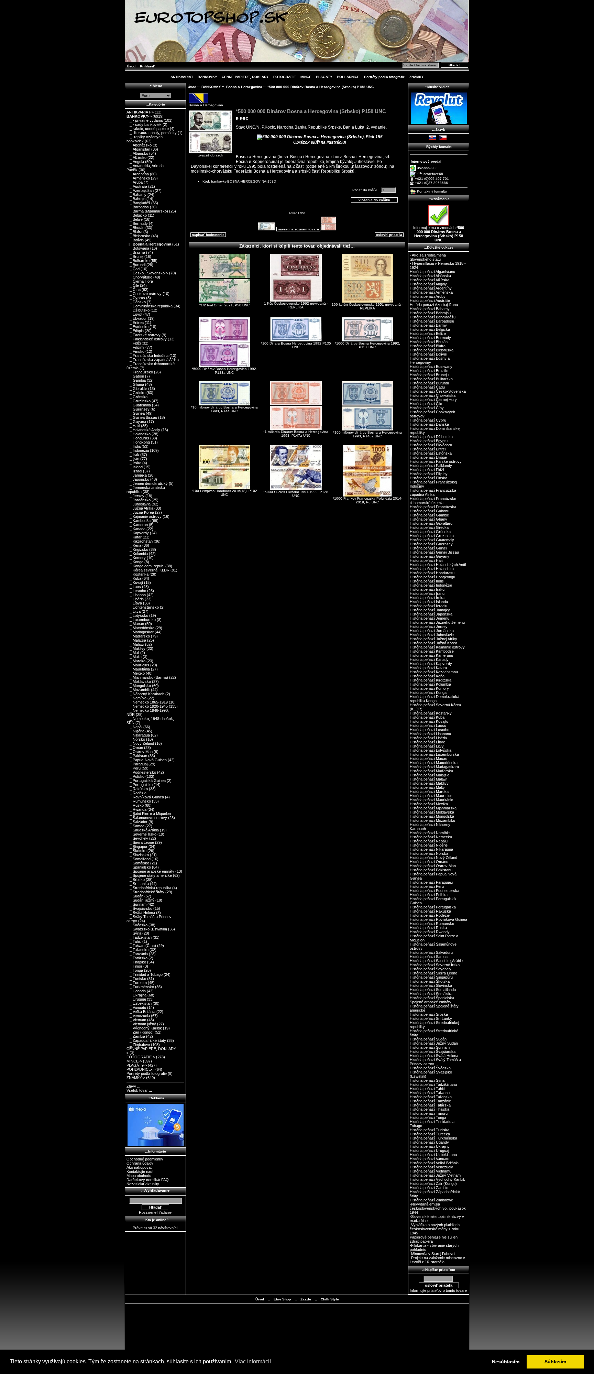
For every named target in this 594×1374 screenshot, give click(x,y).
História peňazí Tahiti (427, 1089)
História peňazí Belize (428, 333)
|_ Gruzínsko (138, 401)
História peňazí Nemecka (431, 837)
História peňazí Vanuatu (429, 1159)
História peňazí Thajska (429, 1109)
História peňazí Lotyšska (430, 750)
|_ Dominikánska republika (149, 306)
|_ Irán (132, 459)
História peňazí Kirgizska (430, 680)
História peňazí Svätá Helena (434, 1056)
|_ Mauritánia (138, 669)
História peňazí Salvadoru (431, 952)
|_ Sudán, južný (140, 900)
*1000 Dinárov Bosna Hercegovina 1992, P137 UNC (367, 345)
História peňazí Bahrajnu (430, 313)
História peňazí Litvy (427, 746)
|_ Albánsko (137, 153)
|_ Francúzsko (139, 372)
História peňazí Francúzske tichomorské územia (433, 501)
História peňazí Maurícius (431, 796)
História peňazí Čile (426, 404)
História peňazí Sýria (427, 1080)
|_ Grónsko (136, 397)
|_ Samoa (135, 826)
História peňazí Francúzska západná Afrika (433, 492)
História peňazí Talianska (431, 1097)
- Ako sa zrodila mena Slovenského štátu (428, 257)
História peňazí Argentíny (431, 288)
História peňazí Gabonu (429, 511)
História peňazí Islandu (429, 602)
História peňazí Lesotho (429, 730)
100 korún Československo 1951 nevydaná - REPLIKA (367, 306)
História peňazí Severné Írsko (435, 965)
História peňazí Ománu (429, 862)
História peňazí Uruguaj (429, 1150)
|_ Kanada (135, 529)
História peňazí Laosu (428, 725)
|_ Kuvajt (134, 582)
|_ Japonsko (137, 479)
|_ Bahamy (136, 195)
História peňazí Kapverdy (431, 664)
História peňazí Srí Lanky (431, 1018)
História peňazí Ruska (428, 928)
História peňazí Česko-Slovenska (438, 391)
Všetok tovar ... (139, 1090)
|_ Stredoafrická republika (148, 888)
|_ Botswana (137, 248)
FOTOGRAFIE (284, 77)
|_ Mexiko (135, 673)
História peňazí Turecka (430, 1134)
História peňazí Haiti (426, 560)
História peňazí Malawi (428, 779)
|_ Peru (133, 768)
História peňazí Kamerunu (431, 655)
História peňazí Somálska (431, 994)
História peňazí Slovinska (431, 985)
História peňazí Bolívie (428, 354)
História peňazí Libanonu (430, 734)
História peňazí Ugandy (429, 1142)
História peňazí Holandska (432, 569)
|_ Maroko (135, 661)
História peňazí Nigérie (429, 845)
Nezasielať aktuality (142, 1184)
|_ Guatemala (138, 405)
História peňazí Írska (427, 598)
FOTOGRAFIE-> (140, 1057)
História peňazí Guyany (429, 556)
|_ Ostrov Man (139, 752)
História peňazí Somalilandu (433, 990)
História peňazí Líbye (427, 742)
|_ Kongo (134, 562)
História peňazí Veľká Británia (434, 1163)
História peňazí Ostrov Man (433, 866)
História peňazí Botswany (431, 366)
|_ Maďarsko (138, 636)
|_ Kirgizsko (137, 549)
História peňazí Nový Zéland (433, 857)
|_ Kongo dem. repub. (145, 566)
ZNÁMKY (416, 77)
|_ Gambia (136, 380)
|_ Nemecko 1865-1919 (147, 702)
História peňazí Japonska (431, 614)
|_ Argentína (137, 174)
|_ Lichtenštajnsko (142, 607)
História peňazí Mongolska (432, 816)
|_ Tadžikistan (139, 937)
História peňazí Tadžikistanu (433, 1084)
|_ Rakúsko (137, 789)
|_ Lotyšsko (137, 615)
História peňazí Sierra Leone (433, 973)
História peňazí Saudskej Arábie (436, 961)
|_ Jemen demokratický (147, 483)
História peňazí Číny (427, 408)
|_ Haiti (133, 426)
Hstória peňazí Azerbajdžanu (434, 305)
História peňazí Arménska (431, 292)
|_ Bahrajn (135, 199)
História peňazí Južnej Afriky (433, 639)
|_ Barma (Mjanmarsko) (147, 211)
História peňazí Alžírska (429, 280)
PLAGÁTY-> (136, 1065)
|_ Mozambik (138, 690)
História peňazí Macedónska (434, 763)
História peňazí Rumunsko (432, 924)
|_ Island (134, 467)
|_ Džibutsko (138, 310)
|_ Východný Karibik (144, 1028)
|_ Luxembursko (141, 620)
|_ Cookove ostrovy (144, 294)
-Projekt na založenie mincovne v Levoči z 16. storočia (437, 1260)
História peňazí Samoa (429, 957)
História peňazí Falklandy (431, 466)
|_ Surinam (136, 904)
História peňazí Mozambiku (432, 820)
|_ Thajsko (136, 962)
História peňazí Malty (427, 787)
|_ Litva (133, 611)
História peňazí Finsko (428, 478)
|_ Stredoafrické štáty (145, 892)
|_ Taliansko (137, 950)
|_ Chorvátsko (139, 277)
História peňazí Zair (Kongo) (433, 1183)
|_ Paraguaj (136, 764)
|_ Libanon (136, 595)
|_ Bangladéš (138, 203)
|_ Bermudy (137, 223)
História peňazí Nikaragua (431, 849)
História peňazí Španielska (432, 998)
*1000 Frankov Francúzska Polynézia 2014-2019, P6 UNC (367, 500)
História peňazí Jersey (429, 626)
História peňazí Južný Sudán (434, 1043)
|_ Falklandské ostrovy (146, 339)
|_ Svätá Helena (140, 912)
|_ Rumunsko (138, 801)
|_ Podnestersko (141, 772)
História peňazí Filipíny (429, 474)
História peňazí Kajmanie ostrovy (437, 647)
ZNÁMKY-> (135, 1078)
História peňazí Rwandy (430, 932)
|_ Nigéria (135, 731)
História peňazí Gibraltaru (431, 523)
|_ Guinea (135, 413)
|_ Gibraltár (136, 388)
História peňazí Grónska (430, 532)
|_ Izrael (134, 471)
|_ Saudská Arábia (142, 830)
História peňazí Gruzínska (432, 536)
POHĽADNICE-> (140, 1069)
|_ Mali (132, 653)
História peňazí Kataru (428, 668)
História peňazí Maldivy (429, 783)
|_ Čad (133, 269)
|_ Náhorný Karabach (145, 694)
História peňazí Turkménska (433, 1138)
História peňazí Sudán (428, 1039)
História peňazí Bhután (429, 342)
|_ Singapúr (136, 846)
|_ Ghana (135, 384)
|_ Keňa (133, 545)
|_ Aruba (134, 182)
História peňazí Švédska (430, 1068)
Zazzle (305, 1299)
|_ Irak (132, 454)
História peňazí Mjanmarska (433, 808)
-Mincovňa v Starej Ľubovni (432, 1254)
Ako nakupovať (139, 1167)
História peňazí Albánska (430, 276)
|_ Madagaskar (140, 632)
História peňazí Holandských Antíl (438, 565)
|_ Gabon (135, 376)
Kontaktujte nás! (139, 1171)
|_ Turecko (136, 983)
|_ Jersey (135, 496)
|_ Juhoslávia (138, 504)
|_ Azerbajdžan (140, 190)
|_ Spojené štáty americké (149, 875)
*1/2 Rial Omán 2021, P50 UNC (224, 305)
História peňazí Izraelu (428, 606)
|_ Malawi (135, 644)
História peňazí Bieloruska (431, 350)
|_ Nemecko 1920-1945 (147, 706)
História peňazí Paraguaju (431, 882)
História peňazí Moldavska (432, 812)
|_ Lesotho (136, 591)
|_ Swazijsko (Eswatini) (146, 929)
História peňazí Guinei (428, 548)
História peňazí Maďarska (431, 771)
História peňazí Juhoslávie (432, 635)
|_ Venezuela (138, 1016)
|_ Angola (135, 162)
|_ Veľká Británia (140, 1012)
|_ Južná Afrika (139, 508)
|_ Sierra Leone (140, 842)
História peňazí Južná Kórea (433, 643)
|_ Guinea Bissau (141, 417)
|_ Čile (132, 285)
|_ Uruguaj (136, 999)
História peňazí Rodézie (430, 915)
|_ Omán (134, 747)
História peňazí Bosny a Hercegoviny (430, 360)
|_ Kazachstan (139, 541)
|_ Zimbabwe (138, 1045)
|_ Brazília (135, 252)
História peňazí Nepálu (429, 841)
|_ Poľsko (135, 776)
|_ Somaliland (138, 859)
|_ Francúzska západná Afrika (152, 360)
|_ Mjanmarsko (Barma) (147, 677)
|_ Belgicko (136, 215)
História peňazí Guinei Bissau (434, 552)
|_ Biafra (134, 232)
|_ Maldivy (135, 648)
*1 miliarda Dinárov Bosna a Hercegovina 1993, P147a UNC (295, 433)
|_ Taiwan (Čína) (141, 946)
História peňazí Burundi (429, 383)
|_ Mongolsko (138, 686)
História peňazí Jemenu (429, 618)
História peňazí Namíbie (430, 833)
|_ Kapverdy (137, 533)
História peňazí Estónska (431, 453)
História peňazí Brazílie (429, 371)
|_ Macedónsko (140, 628)
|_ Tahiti (133, 941)
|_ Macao (135, 624)
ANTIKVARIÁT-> (140, 112)
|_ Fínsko (135, 351)
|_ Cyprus (135, 298)
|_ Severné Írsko (141, 834)
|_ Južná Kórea (140, 512)
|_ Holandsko (138, 434)
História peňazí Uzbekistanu (433, 1155)
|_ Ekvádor (136, 318)
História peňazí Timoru (429, 1113)
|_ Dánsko (136, 302)
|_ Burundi (135, 265)
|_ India (133, 446)
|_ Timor (134, 966)
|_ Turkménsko (140, 987)
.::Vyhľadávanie (155, 1190)
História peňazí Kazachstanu (434, 672)
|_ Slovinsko (137, 855)
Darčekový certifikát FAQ (147, 1180)
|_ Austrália (136, 186)
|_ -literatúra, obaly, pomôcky (151, 133)
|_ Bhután (135, 228)
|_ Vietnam (136, 1020)
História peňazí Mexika (429, 804)
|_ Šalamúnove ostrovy (146, 818)
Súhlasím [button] (555, 1361)
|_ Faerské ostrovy (143, 335)
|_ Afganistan (138, 149)
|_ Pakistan (136, 756)
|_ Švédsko (136, 925)
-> (139, 116)
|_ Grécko (135, 393)
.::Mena (155, 86)
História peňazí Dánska (429, 424)
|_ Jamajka (136, 475)
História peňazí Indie (427, 581)
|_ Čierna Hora (139, 281)
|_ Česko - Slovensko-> (147, 273)
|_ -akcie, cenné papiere (147, 129)
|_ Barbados (137, 207)
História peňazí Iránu (427, 593)
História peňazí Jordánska (432, 631)
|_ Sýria (133, 933)
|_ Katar (134, 537)
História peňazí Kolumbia (430, 684)
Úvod (131, 66)
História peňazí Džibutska (431, 437)
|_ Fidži (133, 343)
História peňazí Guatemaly (432, 540)
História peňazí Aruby (428, 296)
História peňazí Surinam (430, 1047)
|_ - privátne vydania (144, 120)
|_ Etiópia (135, 331)
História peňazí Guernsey (431, 544)
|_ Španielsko (138, 867)
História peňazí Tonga (428, 1117)
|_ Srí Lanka (137, 884)
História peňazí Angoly (428, 284)
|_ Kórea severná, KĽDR (147, 570)
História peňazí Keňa (427, 676)
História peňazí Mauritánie (431, 800)
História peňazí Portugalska (433, 907)
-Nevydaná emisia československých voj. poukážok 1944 (438, 1208)
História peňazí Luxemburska (434, 754)
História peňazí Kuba (427, 717)
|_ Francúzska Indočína (147, 355)
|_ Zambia (135, 1036)
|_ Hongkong (138, 442)
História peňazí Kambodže (432, 651)
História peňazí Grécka (429, 527)
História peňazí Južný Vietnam (435, 1175)
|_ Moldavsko (138, 681)
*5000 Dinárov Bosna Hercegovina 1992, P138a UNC (224, 370)
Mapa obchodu (138, 1176)
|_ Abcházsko (139, 145)
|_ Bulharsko (138, 261)
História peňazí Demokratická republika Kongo (434, 699)
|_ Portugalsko (139, 785)
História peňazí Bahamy (430, 309)
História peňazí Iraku (427, 589)
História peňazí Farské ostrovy (436, 461)
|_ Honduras (137, 438)
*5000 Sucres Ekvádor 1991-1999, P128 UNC (295, 494)
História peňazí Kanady (429, 659)
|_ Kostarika (137, 574)
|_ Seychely (137, 838)
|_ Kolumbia (137, 554)
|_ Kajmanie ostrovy (144, 516)
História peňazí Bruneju (429, 375)
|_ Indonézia (137, 450)
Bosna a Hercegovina (244, 87)
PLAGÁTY (324, 77)
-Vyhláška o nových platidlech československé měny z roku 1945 (435, 1229)
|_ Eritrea (135, 322)
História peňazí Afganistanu (432, 272)
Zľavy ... (133, 1086)
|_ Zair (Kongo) (140, 1032)
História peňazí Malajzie (429, 775)
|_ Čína (133, 289)
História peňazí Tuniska (429, 1130)
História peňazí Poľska (429, 895)
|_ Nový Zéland (140, 743)
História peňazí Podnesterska (434, 890)
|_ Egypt (134, 314)
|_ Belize (134, 219)
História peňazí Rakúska (430, 911)
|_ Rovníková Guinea (145, 797)
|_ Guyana (136, 421)
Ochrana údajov (139, 1163)
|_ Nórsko (135, 739)
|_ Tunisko (136, 979)
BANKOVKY (211, 87)
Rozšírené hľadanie (155, 1212)
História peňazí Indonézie (431, 585)
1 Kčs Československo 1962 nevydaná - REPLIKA (296, 305)
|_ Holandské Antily (143, 430)
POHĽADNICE (348, 77)
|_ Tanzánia (137, 954)
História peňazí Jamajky (430, 610)
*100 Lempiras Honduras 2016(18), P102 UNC (224, 493)
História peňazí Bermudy (430, 338)
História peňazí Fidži (427, 470)
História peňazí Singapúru (431, 977)
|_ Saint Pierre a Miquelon (148, 813)
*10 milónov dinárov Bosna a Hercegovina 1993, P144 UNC (224, 409)
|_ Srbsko (135, 879)
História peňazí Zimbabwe (431, 1200)
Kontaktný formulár (432, 191)
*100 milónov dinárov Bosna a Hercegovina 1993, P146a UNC (367, 434)
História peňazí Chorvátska (432, 395)
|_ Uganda (136, 991)
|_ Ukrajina (136, 995)
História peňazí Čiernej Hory (433, 399)
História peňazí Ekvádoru (431, 445)
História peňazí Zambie (429, 1188)
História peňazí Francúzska (433, 507)
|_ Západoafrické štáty (146, 1040)
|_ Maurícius (137, 665)
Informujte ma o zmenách (438, 234)
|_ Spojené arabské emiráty (150, 871)
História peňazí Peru (427, 886)
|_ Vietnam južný (141, 1024)
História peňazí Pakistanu (431, 870)
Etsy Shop (282, 1299)
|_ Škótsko (136, 851)
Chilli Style (330, 1299)
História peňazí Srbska (429, 1014)
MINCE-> (134, 1061)
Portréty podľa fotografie (384, 77)
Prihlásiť (147, 66)
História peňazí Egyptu (429, 441)
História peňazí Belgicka (430, 329)
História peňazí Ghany (428, 519)
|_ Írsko (133, 463)
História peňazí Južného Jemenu (437, 622)
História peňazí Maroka (429, 791)
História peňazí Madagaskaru (434, 767)
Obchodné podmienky (144, 1159)
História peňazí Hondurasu (432, 573)
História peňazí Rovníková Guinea (438, 919)
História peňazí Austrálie (430, 300)
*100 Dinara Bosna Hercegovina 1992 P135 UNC (296, 345)
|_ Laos (133, 587)
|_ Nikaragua (138, 735)
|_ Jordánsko (138, 500)
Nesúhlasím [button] (505, 1361)
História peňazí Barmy (428, 325)
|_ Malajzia (136, 640)
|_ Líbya (134, 603)
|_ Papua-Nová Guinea (146, 760)
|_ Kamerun (137, 525)
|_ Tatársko (136, 958)
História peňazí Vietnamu (430, 1171)
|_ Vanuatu (136, 1007)
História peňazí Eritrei (428, 449)
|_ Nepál (134, 727)
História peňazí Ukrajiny (430, 1146)
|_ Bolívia (135, 240)
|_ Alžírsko (136, 157)
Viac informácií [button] (253, 1361)
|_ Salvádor (136, 822)
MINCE (305, 77)
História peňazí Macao (428, 758)
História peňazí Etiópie (428, 457)
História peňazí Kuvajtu (429, 721)
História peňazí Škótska (430, 981)
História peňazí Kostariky (431, 713)
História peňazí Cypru (428, 420)
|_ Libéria (135, 599)
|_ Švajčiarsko (139, 908)
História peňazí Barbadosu (432, 321)
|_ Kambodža (138, 521)
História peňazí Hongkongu (432, 577)
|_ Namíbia (136, 698)
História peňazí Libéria (428, 738)
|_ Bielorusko (138, 236)
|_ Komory (136, 558)
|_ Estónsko (137, 327)
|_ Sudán (134, 896)
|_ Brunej (134, 256)
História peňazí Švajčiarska (432, 1051)
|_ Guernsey (138, 409)
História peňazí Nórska (429, 853)
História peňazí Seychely (430, 969)
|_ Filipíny (135, 347)
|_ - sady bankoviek (144, 124)
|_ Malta (134, 657)
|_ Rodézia (136, 793)
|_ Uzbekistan (139, 1003)
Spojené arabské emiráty (430, 1002)
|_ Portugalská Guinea (146, 780)
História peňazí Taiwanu (430, 1093)
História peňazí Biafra (428, 346)
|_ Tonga (134, 970)
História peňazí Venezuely (431, 1167)
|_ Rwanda (136, 809)
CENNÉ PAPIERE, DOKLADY (245, 77)
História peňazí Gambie (429, 515)
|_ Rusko (135, 805)
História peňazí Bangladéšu (432, 317)
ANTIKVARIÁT (181, 77)
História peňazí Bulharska (431, 379)
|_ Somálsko (137, 863)
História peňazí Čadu (427, 387)
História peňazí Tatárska (430, 1105)
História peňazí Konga (428, 692)
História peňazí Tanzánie (430, 1101)
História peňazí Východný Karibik (437, 1179)
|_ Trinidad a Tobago (144, 974)
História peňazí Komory (429, 688)
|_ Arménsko (138, 178)
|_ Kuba (133, 578)
